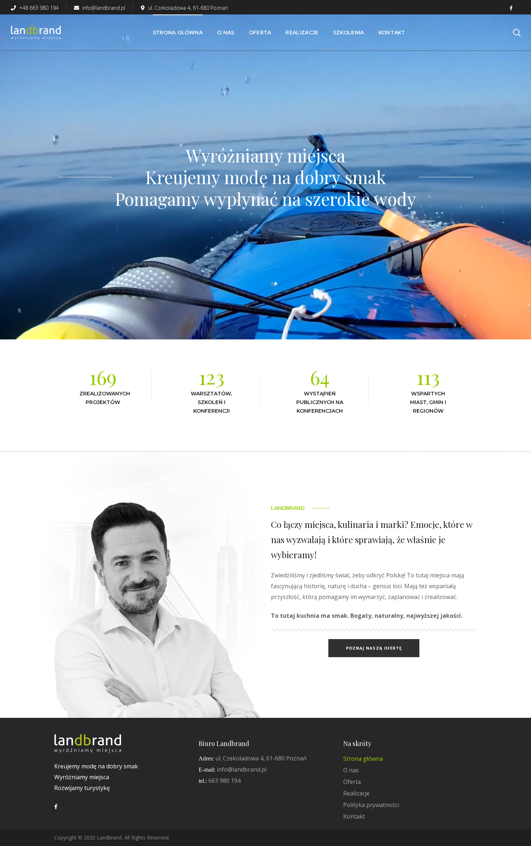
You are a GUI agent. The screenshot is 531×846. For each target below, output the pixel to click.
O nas (351, 770)
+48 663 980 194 (38, 7)
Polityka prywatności (371, 805)
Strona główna (363, 759)
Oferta (352, 782)
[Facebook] (55, 806)
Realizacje (356, 793)
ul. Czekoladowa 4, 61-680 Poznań (188, 7)
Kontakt (354, 816)
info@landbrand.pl (103, 7)
